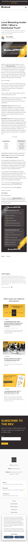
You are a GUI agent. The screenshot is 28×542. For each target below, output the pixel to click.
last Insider (14, 171)
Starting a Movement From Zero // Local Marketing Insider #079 (13, 359)
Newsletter (8, 256)
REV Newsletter (14, 506)
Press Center (14, 509)
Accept (9, 537)
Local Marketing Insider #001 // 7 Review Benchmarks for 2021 (12, 392)
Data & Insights (14, 503)
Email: (14, 468)
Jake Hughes (9, 37)
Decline (19, 537)
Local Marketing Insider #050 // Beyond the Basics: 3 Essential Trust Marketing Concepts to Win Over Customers (13, 324)
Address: (14, 473)
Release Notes (14, 512)
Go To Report (14, 3)
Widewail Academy (17, 198)
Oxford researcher (16, 182)
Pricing (14, 501)
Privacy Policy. (9, 526)
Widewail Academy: (11, 66)
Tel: (14, 465)
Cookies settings (14, 534)
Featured (7, 319)
